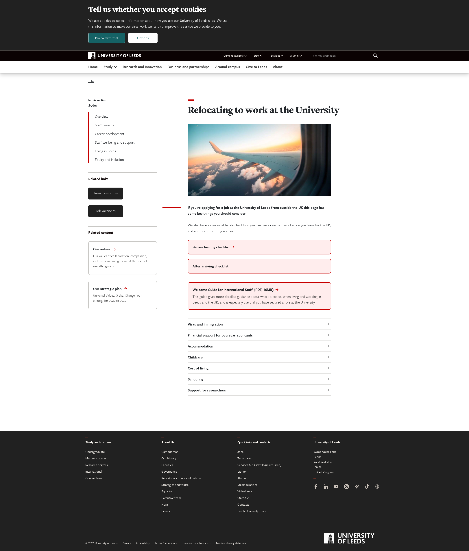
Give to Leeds (256, 66)
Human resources (106, 193)
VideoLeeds (244, 491)
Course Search (94, 478)
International (93, 471)
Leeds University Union (252, 511)
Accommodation (200, 346)
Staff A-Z (243, 497)
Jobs (91, 81)
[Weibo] (357, 487)
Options (143, 37)
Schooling (195, 379)
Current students (233, 55)
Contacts (243, 504)
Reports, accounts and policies (181, 478)
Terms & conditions (166, 543)
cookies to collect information (122, 20)
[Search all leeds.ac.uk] (375, 56)
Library (242, 471)
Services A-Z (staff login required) (259, 465)
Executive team (171, 497)
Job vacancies (106, 210)
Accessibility (143, 543)
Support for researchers (207, 390)
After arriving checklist (210, 266)
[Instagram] (346, 487)
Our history (168, 458)
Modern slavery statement (231, 543)
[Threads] (377, 487)
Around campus (227, 66)
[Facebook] (316, 487)
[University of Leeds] (354, 538)
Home (93, 66)
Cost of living (198, 368)
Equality (166, 491)
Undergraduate (95, 451)
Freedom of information (196, 543)
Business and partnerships (188, 66)
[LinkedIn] (326, 487)
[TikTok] (367, 487)
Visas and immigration (205, 324)
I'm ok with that (107, 37)
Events (165, 511)
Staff (256, 55)
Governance (169, 471)
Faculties (274, 55)
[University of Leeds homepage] (114, 55)
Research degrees (96, 465)
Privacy (127, 543)
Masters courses (95, 458)
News (165, 504)
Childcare (195, 357)
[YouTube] (336, 487)
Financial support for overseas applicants (220, 335)
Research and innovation (142, 66)
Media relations (247, 484)
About (277, 66)
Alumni (294, 55)
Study (108, 66)
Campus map (169, 451)
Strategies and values (175, 484)
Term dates (244, 458)
